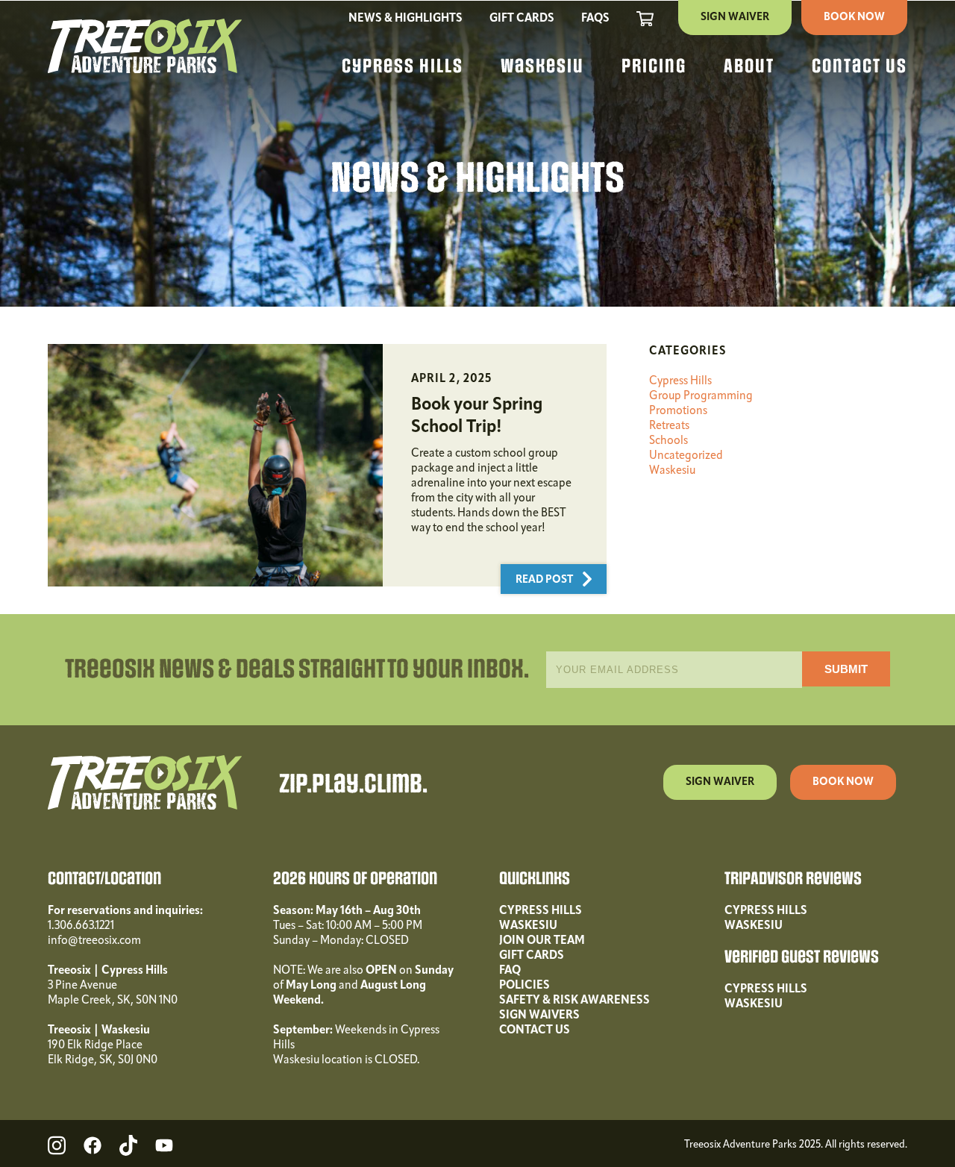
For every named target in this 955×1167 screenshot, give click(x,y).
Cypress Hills (402, 66)
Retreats (669, 426)
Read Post (545, 580)
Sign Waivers (539, 1015)
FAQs (595, 19)
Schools (668, 441)
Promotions (678, 411)
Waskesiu (542, 66)
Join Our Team (542, 941)
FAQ (510, 971)
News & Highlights (405, 19)
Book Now (854, 17)
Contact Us (859, 66)
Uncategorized (686, 456)
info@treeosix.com (94, 941)
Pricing (653, 66)
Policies (524, 986)
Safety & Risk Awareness (574, 1001)
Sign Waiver (735, 17)
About (749, 66)
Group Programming (701, 396)
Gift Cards (521, 19)
